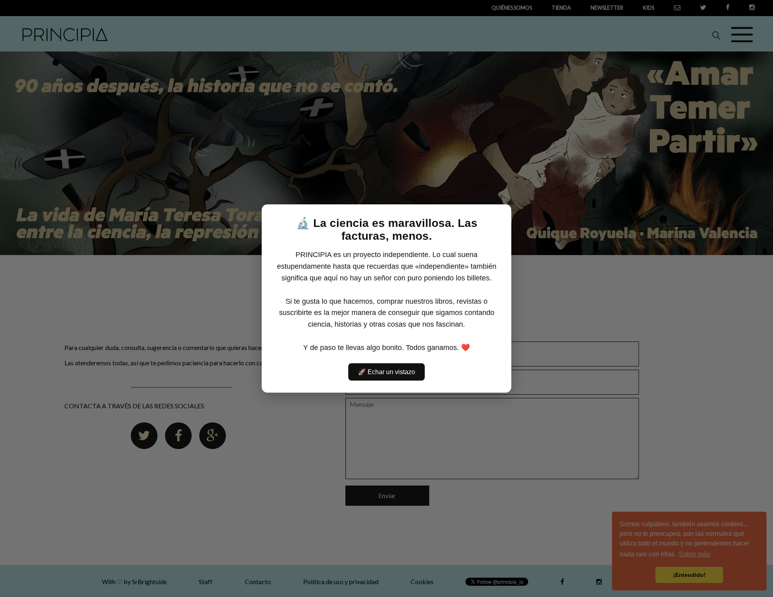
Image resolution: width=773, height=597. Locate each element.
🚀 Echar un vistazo (386, 371)
